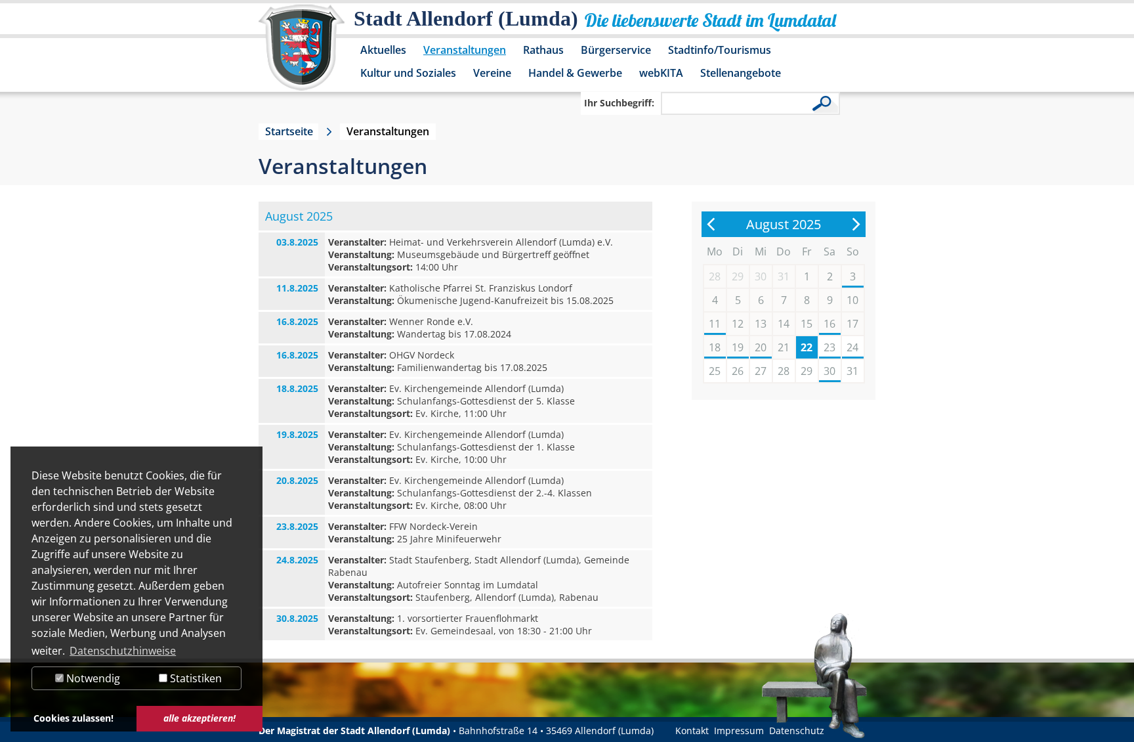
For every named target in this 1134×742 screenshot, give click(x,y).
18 (715, 347)
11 (715, 323)
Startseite (289, 131)
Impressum (739, 730)
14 (783, 323)
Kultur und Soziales (408, 73)
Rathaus (543, 50)
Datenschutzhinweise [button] (123, 651)
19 (738, 347)
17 (852, 323)
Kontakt (692, 730)
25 (715, 371)
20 (760, 347)
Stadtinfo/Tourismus (719, 50)
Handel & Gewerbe (575, 73)
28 (783, 371)
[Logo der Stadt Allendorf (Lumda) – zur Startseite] (301, 54)
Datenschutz (796, 730)
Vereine (492, 73)
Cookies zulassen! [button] (73, 718)
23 (829, 347)
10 (852, 300)
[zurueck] (711, 224)
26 (738, 371)
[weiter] (856, 224)
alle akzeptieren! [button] (199, 718)
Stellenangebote (740, 73)
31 (852, 371)
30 (829, 371)
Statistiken (194, 678)
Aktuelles (383, 50)
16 (829, 323)
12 (738, 323)
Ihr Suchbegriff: (619, 103)
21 (783, 347)
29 (806, 371)
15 (806, 323)
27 (760, 371)
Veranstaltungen (464, 50)
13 (760, 323)
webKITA (661, 73)
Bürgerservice (616, 50)
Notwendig (92, 678)
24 (852, 347)
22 (806, 347)
